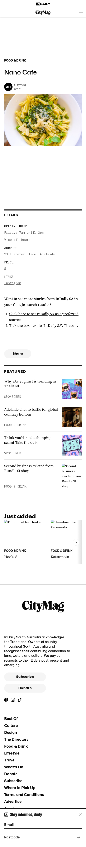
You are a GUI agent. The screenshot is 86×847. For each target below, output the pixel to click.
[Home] (43, 4)
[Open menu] (80, 12)
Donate (25, 688)
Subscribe (25, 677)
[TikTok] (20, 700)
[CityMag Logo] (43, 12)
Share (18, 353)
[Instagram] (13, 700)
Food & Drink (16, 746)
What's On (13, 767)
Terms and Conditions (24, 794)
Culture (11, 725)
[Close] (80, 814)
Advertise (13, 801)
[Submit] (77, 837)
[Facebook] (6, 700)
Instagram (12, 283)
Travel (9, 760)
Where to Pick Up (19, 787)
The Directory (16, 739)
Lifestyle (11, 753)
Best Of (11, 718)
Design (10, 732)
